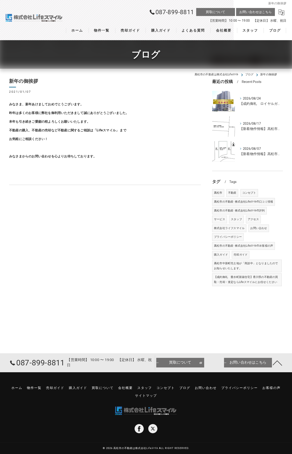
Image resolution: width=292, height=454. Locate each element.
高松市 (218, 192)
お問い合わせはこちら (255, 12)
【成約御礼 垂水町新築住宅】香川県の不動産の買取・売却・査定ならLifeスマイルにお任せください (246, 279)
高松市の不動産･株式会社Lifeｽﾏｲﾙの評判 (239, 210)
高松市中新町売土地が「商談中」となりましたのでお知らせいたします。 (246, 266)
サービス (219, 219)
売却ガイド (241, 254)
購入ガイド (221, 254)
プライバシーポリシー (228, 236)
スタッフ (236, 219)
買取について (215, 12)
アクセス (253, 219)
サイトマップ (146, 395)
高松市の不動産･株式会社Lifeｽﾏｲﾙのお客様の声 (243, 245)
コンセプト (249, 192)
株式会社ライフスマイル (229, 228)
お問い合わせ (258, 228)
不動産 (232, 192)
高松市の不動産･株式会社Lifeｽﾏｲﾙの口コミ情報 (243, 201)
